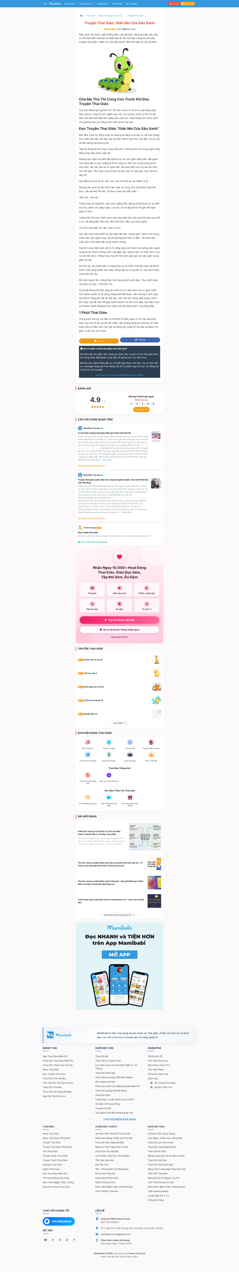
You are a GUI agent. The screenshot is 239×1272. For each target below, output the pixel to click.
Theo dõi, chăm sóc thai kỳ (58, 1065)
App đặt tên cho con (54, 1096)
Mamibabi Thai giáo (92, 428)
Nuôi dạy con (86, 3)
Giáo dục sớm (102, 1095)
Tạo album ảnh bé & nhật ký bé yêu (114, 1112)
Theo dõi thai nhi (52, 1087)
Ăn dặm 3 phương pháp (107, 1103)
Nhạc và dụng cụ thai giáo (111, 15)
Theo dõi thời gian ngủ (160, 1164)
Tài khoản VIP (155, 1056)
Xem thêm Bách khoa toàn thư (118, 915)
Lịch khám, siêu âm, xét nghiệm (112, 1155)
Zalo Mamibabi (61, 1221)
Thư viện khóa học (158, 1060)
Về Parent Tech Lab (158, 1074)
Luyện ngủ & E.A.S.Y (159, 1195)
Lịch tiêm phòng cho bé (161, 1182)
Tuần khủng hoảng (158, 1191)
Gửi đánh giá (141, 409)
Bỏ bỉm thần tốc (163, 1087)
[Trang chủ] (81, 15)
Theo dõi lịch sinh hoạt (108, 1060)
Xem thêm (118, 723)
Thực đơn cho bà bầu (54, 1078)
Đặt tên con (101, 1164)
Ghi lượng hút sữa (105, 1081)
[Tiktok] (67, 1240)
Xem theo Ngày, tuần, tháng (58, 1182)
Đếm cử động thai (105, 1182)
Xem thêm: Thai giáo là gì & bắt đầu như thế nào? (119, 375)
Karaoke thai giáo (52, 1164)
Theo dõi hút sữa (157, 1160)
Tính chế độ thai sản (106, 1191)
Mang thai (69, 3)
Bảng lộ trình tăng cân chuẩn (111, 1147)
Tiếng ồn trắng (156, 1200)
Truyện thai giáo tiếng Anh (57, 1147)
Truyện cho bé (103, 1108)
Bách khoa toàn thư (159, 1065)
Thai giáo (91, 15)
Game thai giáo (51, 1169)
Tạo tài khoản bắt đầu (121, 620)
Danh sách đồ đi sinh (106, 1178)
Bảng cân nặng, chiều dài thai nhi (114, 1138)
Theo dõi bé (101, 1056)
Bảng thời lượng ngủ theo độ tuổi (166, 1169)
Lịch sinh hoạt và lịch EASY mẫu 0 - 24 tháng (116, 1067)
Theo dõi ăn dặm (157, 1151)
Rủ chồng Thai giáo (165, 1082)
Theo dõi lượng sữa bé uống (110, 1090)
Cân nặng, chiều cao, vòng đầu (165, 1138)
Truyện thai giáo (135, 15)
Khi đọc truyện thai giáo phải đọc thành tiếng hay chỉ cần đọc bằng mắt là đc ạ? (114, 536)
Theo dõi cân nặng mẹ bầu (57, 1091)
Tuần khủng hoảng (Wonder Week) (114, 1077)
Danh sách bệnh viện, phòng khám (114, 1186)
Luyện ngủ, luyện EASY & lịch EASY (114, 1099)
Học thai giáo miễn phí (55, 1173)
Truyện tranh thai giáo (55, 1160)
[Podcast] (60, 1240)
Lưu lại (100, 341)
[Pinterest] (74, 1240)
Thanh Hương (92, 528)
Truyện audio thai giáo (55, 1155)
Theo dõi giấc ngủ (105, 1072)
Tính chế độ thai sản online (58, 1082)
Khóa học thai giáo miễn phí (58, 1060)
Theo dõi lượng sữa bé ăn (162, 1147)
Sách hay (153, 1078)
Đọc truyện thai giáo (54, 1074)
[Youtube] (45, 1240)
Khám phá (102, 3)
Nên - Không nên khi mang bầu (112, 1169)
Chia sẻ (141, 339)
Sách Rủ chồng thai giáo (56, 1186)
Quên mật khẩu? (119, 637)
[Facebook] (52, 1240)
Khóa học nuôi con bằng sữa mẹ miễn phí (117, 1086)
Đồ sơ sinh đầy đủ (105, 1173)
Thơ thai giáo (50, 1151)
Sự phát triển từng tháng (161, 1133)
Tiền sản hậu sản (104, 1160)
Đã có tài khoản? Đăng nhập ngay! (121, 629)
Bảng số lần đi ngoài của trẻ (163, 1178)
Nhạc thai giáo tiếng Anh (56, 1138)
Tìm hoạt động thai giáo (56, 1178)
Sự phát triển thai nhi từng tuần (112, 1133)
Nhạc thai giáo (51, 1069)
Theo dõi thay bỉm (158, 1173)
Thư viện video (156, 1069)
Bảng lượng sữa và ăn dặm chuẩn (166, 1155)
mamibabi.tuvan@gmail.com (116, 1234)
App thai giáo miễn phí (55, 1056)
